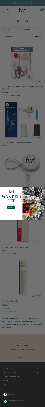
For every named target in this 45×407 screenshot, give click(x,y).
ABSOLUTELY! (11, 207)
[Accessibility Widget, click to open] (5, 394)
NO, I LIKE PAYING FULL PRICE (11, 210)
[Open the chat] (5, 401)
